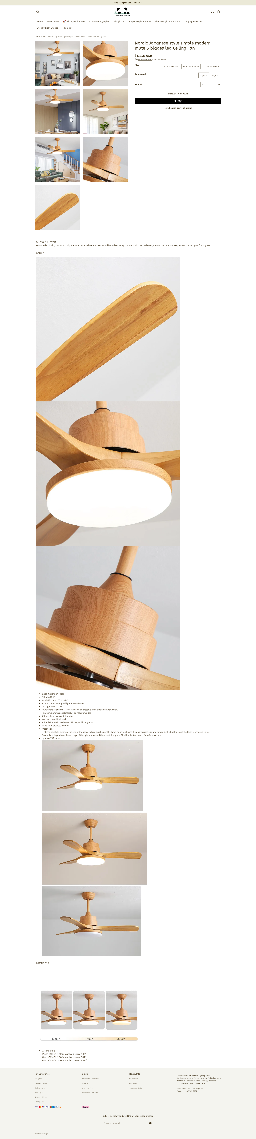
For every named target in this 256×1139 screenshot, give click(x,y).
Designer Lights (41, 1097)
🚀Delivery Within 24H (74, 21)
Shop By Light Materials (166, 21)
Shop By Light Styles (139, 21)
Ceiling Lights (40, 1088)
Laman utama (40, 36)
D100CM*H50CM (170, 66)
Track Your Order (136, 1088)
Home (40, 21)
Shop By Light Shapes (47, 27)
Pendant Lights (41, 1083)
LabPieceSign (43, 1134)
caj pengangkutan (145, 59)
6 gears (215, 75)
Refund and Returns (90, 1092)
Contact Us (133, 1078)
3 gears (203, 75)
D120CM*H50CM (191, 66)
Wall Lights (39, 1092)
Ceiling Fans (39, 1101)
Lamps (67, 27)
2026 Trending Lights (99, 21)
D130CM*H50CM (211, 66)
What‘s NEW (53, 21)
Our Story (133, 1083)
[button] (38, 12)
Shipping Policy (88, 1088)
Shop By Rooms (192, 21)
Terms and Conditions (90, 1078)
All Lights (117, 21)
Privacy (85, 1083)
